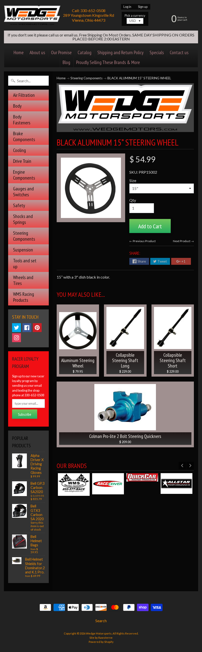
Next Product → (183, 241)
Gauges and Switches (23, 191)
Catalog (84, 52)
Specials (157, 52)
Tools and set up (24, 263)
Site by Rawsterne (101, 637)
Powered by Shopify (101, 641)
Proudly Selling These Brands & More (108, 62)
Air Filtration (24, 95)
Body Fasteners (21, 120)
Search (101, 620)
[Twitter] (16, 327)
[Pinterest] (37, 327)
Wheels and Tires (23, 280)
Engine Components (24, 175)
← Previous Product (142, 241)
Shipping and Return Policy (120, 52)
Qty (132, 200)
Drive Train (22, 161)
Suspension (23, 250)
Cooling (19, 150)
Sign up (143, 6)
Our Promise (61, 52)
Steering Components (24, 236)
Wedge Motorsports (99, 633)
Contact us (179, 52)
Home (19, 52)
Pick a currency (135, 15)
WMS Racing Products (23, 297)
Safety (19, 205)
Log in (127, 6)
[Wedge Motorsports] (32, 15)
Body (17, 106)
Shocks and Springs (23, 219)
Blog (66, 62)
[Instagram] (16, 337)
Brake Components (24, 136)
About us (37, 52)
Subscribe (24, 414)
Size (132, 180)
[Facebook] (26, 327)
